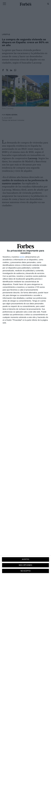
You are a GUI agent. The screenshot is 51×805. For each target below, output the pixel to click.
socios (22, 257)
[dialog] (25, 523)
